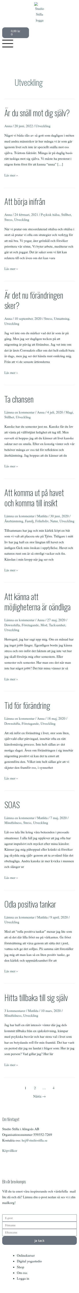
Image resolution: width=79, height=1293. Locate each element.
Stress (8, 219)
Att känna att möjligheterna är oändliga (37, 601)
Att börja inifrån (24, 201)
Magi (69, 412)
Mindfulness (13, 822)
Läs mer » (11, 174)
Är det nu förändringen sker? (33, 300)
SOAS (12, 805)
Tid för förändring (27, 705)
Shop (20, 1267)
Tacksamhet (57, 625)
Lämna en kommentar (19, 412)
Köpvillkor (9, 1150)
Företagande (30, 625)
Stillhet (66, 214)
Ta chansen (19, 399)
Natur (54, 521)
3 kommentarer (14, 1010)
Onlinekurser (26, 1255)
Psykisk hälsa (50, 214)
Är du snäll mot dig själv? (37, 113)
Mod (44, 625)
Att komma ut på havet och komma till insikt (34, 497)
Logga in (23, 1278)
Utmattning (61, 318)
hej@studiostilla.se (34, 1140)
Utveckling (43, 126)
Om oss (22, 1272)
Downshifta (12, 625)
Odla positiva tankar (30, 904)
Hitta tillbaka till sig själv (36, 997)
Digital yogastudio (29, 1261)
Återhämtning (13, 521)
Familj (29, 521)
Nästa (39, 1096)
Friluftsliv (41, 521)
